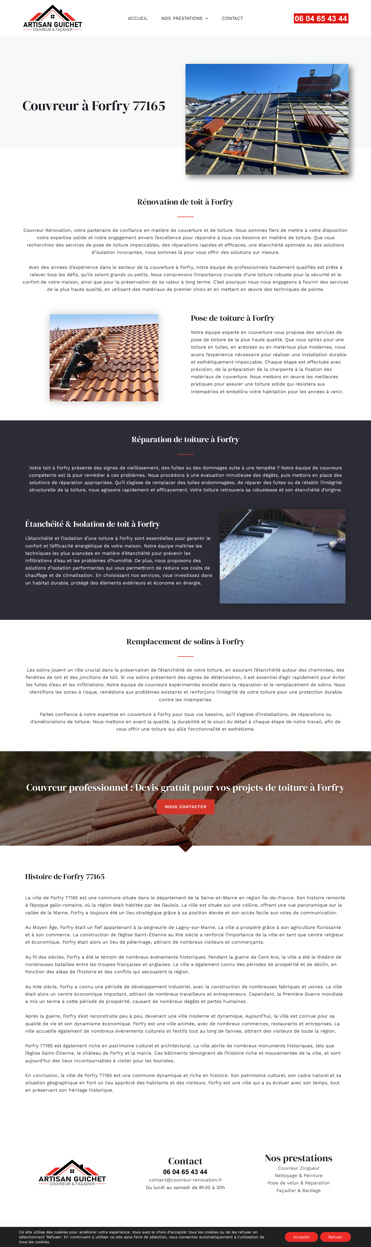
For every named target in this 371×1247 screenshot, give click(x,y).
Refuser (335, 1237)
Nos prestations (182, 18)
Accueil (138, 18)
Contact (232, 18)
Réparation (317, 1183)
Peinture (313, 1175)
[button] (205, 18)
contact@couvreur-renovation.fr (185, 1180)
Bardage (311, 1190)
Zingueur (310, 1168)
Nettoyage (287, 1175)
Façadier (286, 1190)
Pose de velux (283, 1183)
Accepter (301, 1237)
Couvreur (289, 1168)
